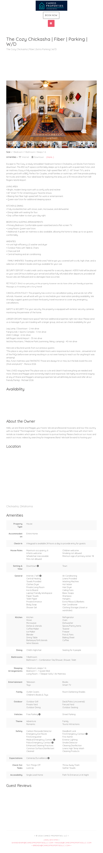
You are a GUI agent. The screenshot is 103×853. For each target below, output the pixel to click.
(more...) (50, 157)
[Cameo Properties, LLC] (51, 6)
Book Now (51, 15)
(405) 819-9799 (51, 840)
